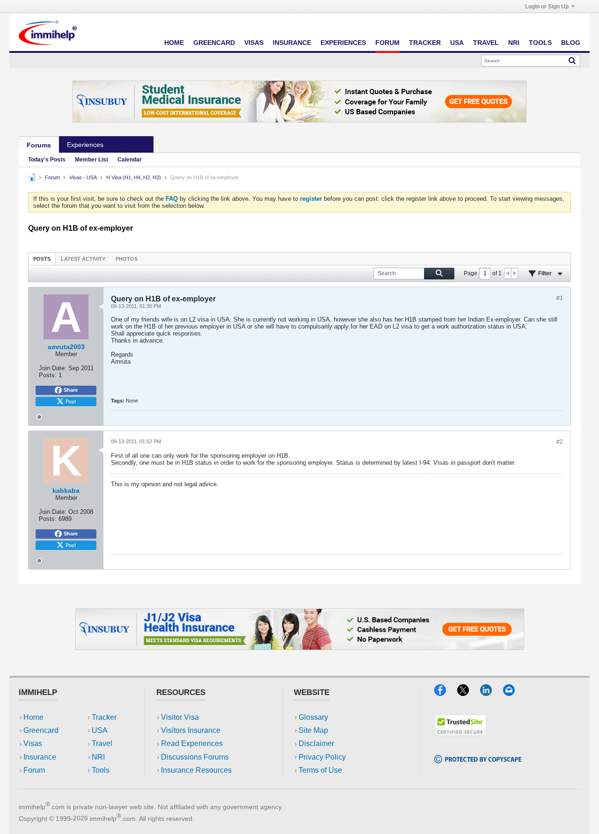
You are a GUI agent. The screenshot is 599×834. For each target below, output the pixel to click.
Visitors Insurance (190, 730)
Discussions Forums (195, 757)
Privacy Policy (322, 757)
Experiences (343, 42)
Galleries (132, 144)
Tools (540, 42)
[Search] (572, 60)
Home (174, 42)
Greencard (214, 42)
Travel (486, 42)
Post (71, 401)
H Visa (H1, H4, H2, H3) (133, 177)
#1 (559, 298)
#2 (559, 442)
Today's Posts (47, 159)
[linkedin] (491, 693)
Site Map (313, 730)
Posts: (48, 375)
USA (457, 42)
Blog (570, 42)
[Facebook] (445, 693)
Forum (387, 42)
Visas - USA (83, 177)
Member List (91, 159)
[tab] (42, 258)
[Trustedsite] (460, 733)
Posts (42, 259)
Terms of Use (320, 770)
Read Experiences (192, 743)
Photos (127, 259)
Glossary (313, 717)
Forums (39, 145)
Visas (253, 42)
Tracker (425, 42)
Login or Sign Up (547, 6)
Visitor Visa (180, 717)
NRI (513, 42)
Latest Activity (83, 259)
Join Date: (52, 368)
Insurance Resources (196, 770)
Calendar (129, 159)
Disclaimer (316, 743)
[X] (468, 693)
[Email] (513, 693)
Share (71, 390)
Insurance (292, 42)
